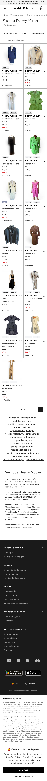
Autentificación (11, 573)
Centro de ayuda (12, 616)
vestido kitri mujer (35, 459)
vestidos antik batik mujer (22, 437)
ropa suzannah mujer (13, 459)
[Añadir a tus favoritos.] (20, 71)
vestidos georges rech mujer (22, 424)
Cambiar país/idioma (23, 776)
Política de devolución (14, 578)
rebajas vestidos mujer (22, 449)
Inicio (5, 15)
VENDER (8, 587)
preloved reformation (22, 443)
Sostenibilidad (10, 637)
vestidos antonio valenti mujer (22, 453)
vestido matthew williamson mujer (22, 433)
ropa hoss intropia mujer (22, 430)
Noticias (8, 650)
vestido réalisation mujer (22, 446)
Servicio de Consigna (14, 556)
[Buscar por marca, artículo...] (5, 8)
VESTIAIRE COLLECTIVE (15, 629)
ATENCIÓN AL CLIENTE (14, 612)
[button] (42, 8)
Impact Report (10, 642)
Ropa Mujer (32, 15)
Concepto (8, 552)
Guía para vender (12, 599)
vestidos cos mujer (22, 421)
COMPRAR (8, 565)
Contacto (8, 620)
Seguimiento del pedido (15, 569)
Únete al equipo (11, 646)
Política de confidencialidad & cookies (22, 691)
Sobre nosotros (11, 633)
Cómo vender (10, 591)
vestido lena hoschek (22, 456)
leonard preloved (22, 427)
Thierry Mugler (17, 15)
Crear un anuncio (12, 595)
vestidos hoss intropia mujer (22, 417)
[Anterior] (16, 409)
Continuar (23, 769)
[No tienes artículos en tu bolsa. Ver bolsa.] (42, 8)
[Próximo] (30, 409)
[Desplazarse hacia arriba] (40, 409)
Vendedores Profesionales (16, 603)
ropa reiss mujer (22, 440)
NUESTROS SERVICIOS (14, 548)
